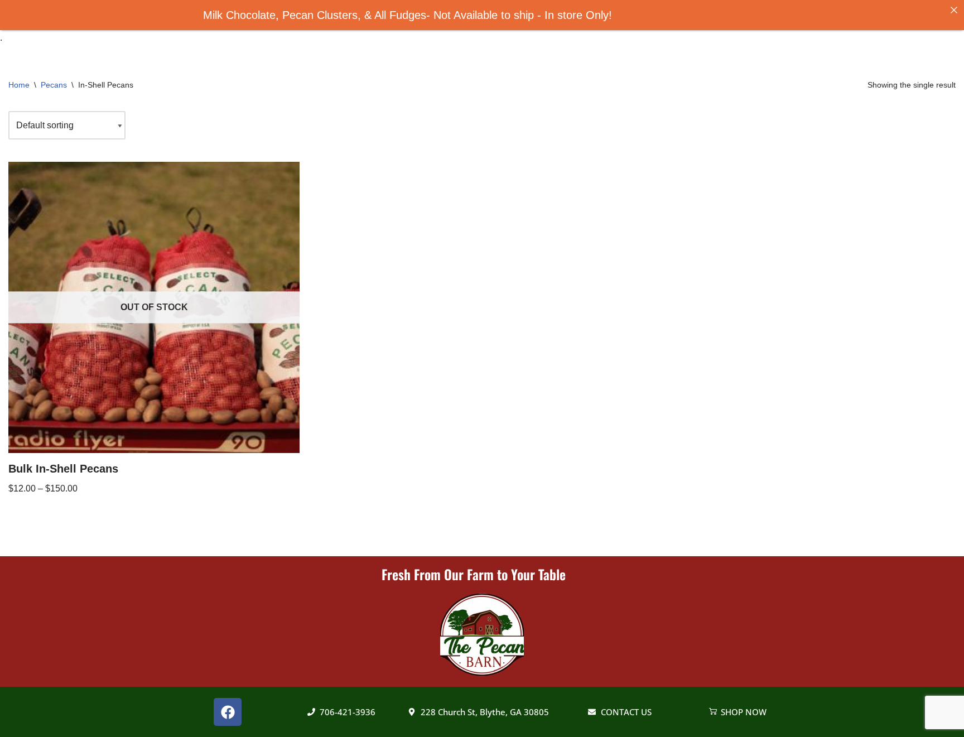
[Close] (954, 10)
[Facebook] (228, 712)
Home (19, 84)
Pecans (54, 84)
